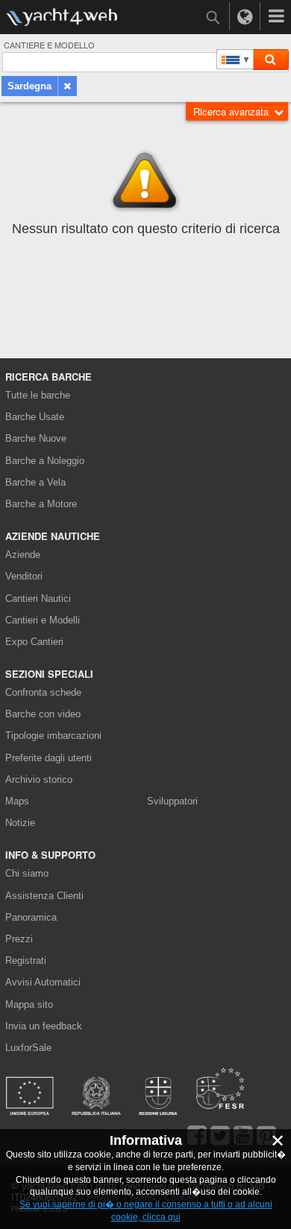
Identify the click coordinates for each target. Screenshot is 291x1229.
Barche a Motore (41, 503)
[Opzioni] (276, 16)
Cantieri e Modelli (42, 620)
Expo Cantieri (34, 641)
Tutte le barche (37, 395)
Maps (17, 801)
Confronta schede (43, 692)
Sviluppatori (175, 801)
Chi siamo (26, 873)
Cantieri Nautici (38, 598)
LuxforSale (28, 1047)
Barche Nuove (35, 438)
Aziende (22, 554)
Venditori (24, 576)
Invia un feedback (43, 1026)
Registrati (25, 960)
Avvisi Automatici (43, 982)
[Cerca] (270, 59)
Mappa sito (29, 1004)
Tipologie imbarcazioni (53, 735)
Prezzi (19, 938)
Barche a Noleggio (44, 460)
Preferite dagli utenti (48, 757)
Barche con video (43, 714)
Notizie (20, 822)
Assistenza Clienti (44, 895)
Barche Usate (34, 416)
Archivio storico (38, 779)
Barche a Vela (35, 482)
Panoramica (31, 917)
